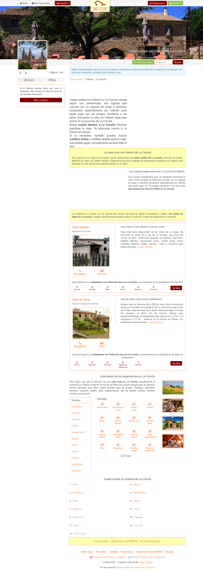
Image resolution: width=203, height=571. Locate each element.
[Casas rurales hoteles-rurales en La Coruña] (133, 404)
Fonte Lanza (80, 533)
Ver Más (176, 287)
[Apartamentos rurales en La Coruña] (118, 404)
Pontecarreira (139, 492)
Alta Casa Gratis (42, 3)
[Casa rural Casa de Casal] (91, 323)
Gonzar (136, 484)
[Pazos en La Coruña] (102, 445)
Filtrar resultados (144, 62)
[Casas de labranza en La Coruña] (118, 417)
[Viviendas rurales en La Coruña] (133, 445)
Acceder (175, 3)
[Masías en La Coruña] (102, 417)
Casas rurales (76, 79)
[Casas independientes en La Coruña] (149, 431)
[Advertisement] (72, 121)
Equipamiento (77, 432)
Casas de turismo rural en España (108, 556)
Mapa (53, 79)
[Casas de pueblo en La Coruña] (102, 431)
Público (74, 425)
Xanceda (138, 525)
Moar (75, 484)
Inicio (24, 3)
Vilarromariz (78, 517)
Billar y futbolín (41, 100)
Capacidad (76, 406)
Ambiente (75, 419)
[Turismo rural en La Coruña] (133, 417)
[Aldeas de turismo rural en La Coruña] (149, 445)
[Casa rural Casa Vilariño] (91, 251)
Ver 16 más (125, 456)
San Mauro (78, 492)
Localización (77, 464)
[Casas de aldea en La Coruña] (149, 417)
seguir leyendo (146, 246)
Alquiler (74, 438)
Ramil (76, 525)
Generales (76, 470)
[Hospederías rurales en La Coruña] (118, 431)
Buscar (178, 62)
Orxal (75, 500)
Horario (74, 451)
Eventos (75, 457)
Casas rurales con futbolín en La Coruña (136, 567)
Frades (136, 500)
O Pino (136, 508)
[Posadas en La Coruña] (149, 404)
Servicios (75, 412)
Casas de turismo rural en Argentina (147, 556)
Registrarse (158, 3)
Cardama (77, 508)
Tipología (75, 400)
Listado (30, 79)
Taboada (138, 517)
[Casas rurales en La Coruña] (102, 404)
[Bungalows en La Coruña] (118, 445)
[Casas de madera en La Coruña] (133, 431)
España (63, 3)
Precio (74, 444)
